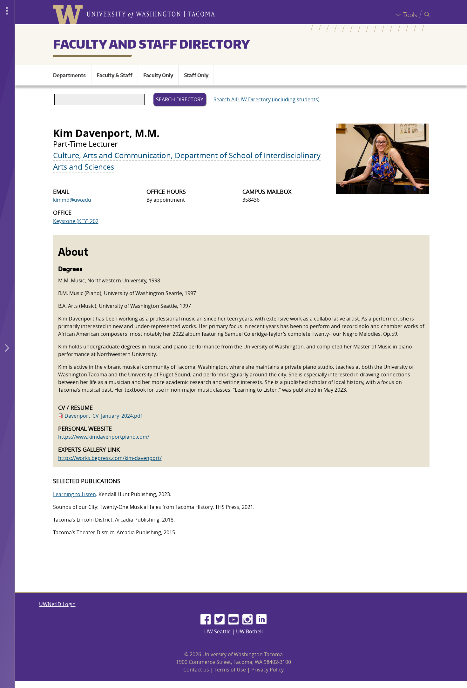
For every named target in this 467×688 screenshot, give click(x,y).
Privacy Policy (267, 669)
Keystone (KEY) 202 (75, 221)
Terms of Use (230, 669)
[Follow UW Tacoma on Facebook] (205, 620)
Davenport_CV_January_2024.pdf (103, 415)
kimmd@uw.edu (72, 199)
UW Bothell (249, 631)
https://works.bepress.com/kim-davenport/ (110, 458)
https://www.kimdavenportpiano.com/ (103, 436)
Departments (69, 75)
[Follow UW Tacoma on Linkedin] (261, 619)
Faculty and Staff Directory (151, 43)
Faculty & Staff (114, 75)
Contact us (196, 669)
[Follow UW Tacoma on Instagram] (247, 620)
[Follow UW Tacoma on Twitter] (219, 620)
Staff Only (196, 75)
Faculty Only (158, 75)
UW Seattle (217, 631)
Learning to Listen (74, 494)
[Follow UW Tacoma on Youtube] (233, 620)
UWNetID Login (57, 604)
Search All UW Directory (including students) (266, 99)
